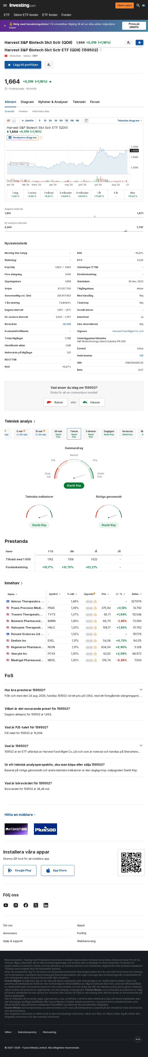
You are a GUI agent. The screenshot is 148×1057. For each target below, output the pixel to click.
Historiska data (40, 111)
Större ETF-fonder (26, 15)
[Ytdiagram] (14, 121)
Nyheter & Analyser (53, 102)
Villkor (8, 1032)
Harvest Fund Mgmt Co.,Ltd (128, 331)
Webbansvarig (86, 941)
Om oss (8, 925)
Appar (81, 925)
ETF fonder (50, 15)
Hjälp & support (13, 941)
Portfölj (81, 933)
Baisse (59, 402)
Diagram (27, 102)
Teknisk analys (18, 421)
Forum (95, 102)
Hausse (95, 402)
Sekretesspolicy (27, 1032)
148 (141, 355)
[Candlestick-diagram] (8, 121)
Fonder (66, 15)
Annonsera (10, 933)
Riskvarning (49, 1032)
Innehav (23, 111)
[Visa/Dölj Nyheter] (86, 121)
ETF (7, 15)
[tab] (22, 434)
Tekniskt (79, 102)
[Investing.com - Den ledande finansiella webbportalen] (23, 5)
